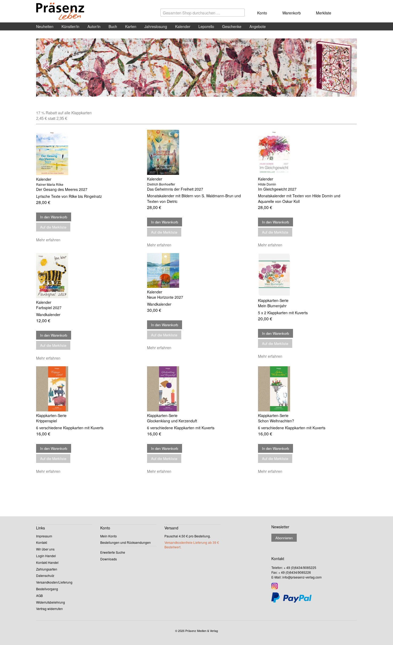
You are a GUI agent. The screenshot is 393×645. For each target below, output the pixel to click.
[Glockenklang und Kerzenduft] (196, 389)
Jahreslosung (155, 26)
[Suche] (239, 14)
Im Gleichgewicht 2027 (277, 189)
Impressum (44, 536)
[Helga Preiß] (196, 67)
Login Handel (46, 555)
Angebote (257, 26)
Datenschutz (45, 575)
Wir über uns (45, 549)
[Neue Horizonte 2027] (196, 270)
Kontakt (41, 542)
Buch (113, 26)
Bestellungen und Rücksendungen (125, 542)
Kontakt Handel (47, 562)
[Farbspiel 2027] (85, 275)
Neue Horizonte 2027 (165, 297)
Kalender (182, 26)
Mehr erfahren (48, 239)
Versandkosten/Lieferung (54, 582)
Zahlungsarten (46, 569)
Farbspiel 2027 (48, 307)
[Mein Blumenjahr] (307, 274)
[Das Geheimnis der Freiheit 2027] (196, 152)
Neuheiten (44, 26)
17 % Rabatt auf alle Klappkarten (64, 112)
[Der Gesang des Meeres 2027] (85, 152)
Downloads (108, 559)
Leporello (206, 26)
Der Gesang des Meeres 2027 (61, 189)
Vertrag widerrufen (49, 608)
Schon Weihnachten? (276, 420)
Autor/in (94, 26)
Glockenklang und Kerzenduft (172, 420)
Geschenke (231, 26)
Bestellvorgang (47, 589)
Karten (130, 26)
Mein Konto (108, 536)
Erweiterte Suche (112, 552)
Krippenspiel (46, 420)
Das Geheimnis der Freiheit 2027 (175, 189)
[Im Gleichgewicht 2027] (307, 152)
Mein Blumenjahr (272, 305)
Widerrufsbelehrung (50, 602)
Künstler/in (70, 26)
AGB (39, 595)
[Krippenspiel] (85, 389)
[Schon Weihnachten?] (307, 389)
